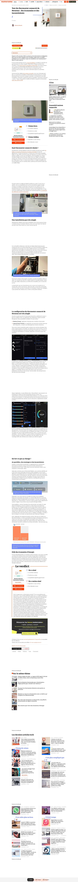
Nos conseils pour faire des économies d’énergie (31, 705)
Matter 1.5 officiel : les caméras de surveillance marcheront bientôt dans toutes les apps (57, 135)
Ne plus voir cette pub (16, 42)
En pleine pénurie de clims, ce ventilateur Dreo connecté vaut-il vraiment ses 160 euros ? (59, 111)
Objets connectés (53, 5)
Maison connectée (62, 5)
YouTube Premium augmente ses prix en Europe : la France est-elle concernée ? (28, 843)
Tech (47, 5)
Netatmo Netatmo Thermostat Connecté (18, 136)
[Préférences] (68, 2)
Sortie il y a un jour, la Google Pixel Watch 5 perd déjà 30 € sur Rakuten (28, 833)
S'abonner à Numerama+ (29, 633)
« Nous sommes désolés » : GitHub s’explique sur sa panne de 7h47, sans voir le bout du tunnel (58, 850)
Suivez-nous (44, 45)
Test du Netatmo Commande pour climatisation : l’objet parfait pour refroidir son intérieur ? (31, 683)
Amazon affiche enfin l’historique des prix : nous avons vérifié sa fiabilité (58, 750)
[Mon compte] (65, 2)
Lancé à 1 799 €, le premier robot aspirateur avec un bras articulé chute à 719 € (28, 823)
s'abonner (73, 1)
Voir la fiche (18, 582)
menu (15, 1)
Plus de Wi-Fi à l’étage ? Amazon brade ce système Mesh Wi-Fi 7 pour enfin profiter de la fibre (58, 783)
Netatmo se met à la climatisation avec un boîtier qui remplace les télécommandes (32, 694)
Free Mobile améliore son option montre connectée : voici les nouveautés (58, 810)
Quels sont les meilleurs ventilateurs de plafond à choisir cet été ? (57, 123)
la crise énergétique (31, 62)
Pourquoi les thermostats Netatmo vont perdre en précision (31, 688)
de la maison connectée (28, 73)
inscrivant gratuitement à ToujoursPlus (32, 639)
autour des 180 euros (17, 80)
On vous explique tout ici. (35, 642)
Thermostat (35, 651)
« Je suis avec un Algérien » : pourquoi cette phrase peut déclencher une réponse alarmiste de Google (58, 764)
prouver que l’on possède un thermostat (28, 65)
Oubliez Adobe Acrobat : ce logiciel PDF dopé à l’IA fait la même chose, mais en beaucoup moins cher (32, 677)
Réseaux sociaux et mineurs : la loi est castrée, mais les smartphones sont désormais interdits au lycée (28, 753)
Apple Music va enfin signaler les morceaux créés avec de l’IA (57, 821)
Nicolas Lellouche (18, 25)
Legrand (14, 651)
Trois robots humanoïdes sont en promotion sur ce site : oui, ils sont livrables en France (28, 741)
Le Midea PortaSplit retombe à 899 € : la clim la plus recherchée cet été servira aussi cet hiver (28, 853)
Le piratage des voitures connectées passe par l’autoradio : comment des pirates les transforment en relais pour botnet (58, 774)
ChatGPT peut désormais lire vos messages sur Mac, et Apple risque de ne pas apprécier (58, 841)
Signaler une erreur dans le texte (18, 646)
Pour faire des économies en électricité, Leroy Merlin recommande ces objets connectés (32, 700)
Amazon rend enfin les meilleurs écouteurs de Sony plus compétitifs (27, 781)
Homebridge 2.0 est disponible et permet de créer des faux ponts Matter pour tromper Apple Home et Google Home (57, 129)
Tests (30, 651)
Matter (19, 651)
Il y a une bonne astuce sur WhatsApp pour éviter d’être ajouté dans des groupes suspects (28, 810)
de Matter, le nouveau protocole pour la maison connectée (29, 151)
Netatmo (25, 651)
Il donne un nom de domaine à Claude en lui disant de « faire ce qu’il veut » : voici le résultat (57, 741)
